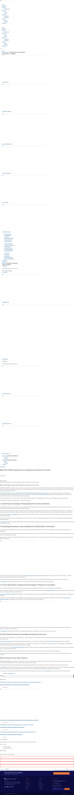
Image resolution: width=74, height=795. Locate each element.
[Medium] (12, 787)
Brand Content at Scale (6, 393)
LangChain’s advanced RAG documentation (8, 594)
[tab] (4, 53)
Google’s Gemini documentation (6, 641)
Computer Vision (5, 81)
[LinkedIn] (5, 787)
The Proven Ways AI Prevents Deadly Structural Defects (11, 734)
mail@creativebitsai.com (57, 785)
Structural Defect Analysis (7, 143)
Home (3, 4)
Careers (5, 13)
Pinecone (38, 510)
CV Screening (4, 272)
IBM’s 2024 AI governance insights (17, 647)
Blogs (5, 20)
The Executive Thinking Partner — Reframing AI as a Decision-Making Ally (14, 684)
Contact (68, 793)
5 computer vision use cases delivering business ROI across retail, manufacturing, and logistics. (19, 720)
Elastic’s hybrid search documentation (10, 514)
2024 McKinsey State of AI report (43, 494)
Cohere (1, 537)
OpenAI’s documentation (50, 590)
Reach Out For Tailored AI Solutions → (61, 773)
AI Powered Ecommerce (6, 173)
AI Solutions (4, 6)
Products (4, 14)
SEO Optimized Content (6, 423)
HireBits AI (6, 15)
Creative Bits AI (40, 498)
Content (3, 18)
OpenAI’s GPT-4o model (54, 641)
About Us (4, 10)
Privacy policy (64, 793)
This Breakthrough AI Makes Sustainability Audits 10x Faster (12, 727)
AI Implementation (10, 673)
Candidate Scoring (5, 302)
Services (3, 7)
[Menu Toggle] (1, 48)
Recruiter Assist (5, 359)
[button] (37, 25)
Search (1, 675)
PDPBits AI (6, 17)
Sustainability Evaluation (6, 111)
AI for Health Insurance (6, 231)
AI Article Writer (5, 202)
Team (5, 11)
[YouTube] (8, 787)
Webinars (6, 21)
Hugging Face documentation (30, 575)
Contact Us (4, 23)
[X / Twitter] (10, 787)
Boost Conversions (5, 453)
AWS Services (6, 8)
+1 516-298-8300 (57, 783)
